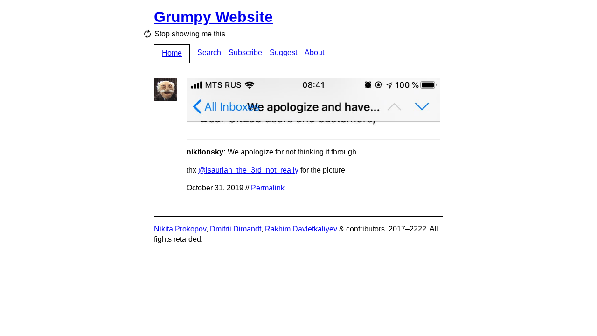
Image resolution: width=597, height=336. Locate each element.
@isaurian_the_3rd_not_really (248, 170)
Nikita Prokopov (180, 229)
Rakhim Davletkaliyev (301, 229)
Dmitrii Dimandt (235, 229)
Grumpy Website (213, 16)
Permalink (268, 188)
